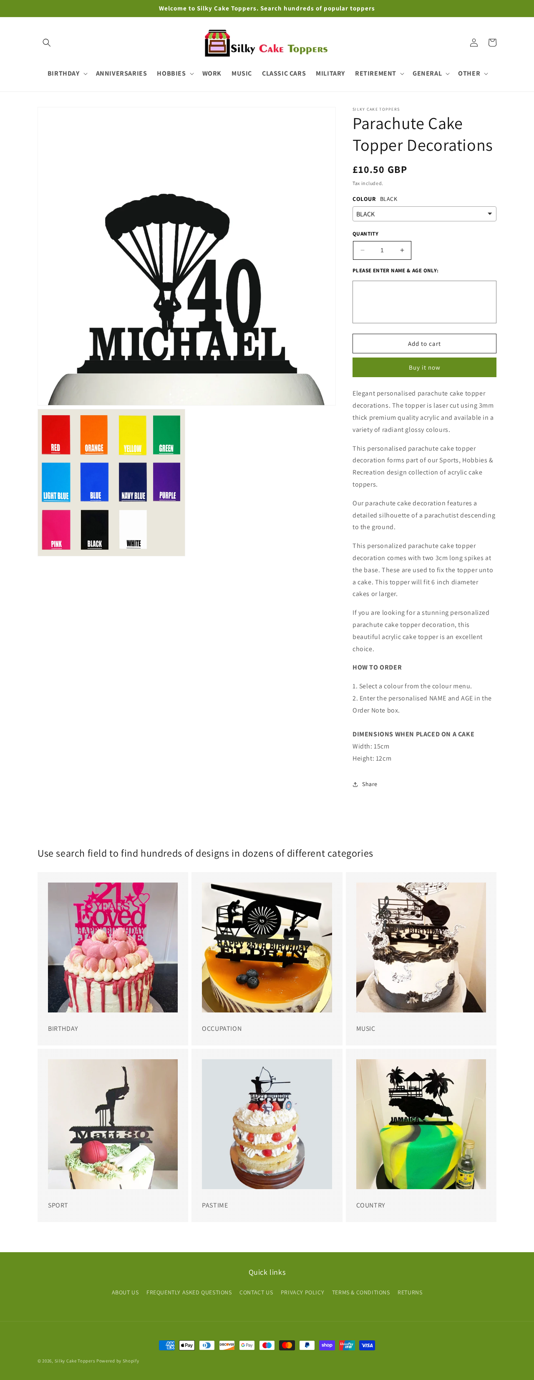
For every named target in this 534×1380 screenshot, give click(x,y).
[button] (47, 42)
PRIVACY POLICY (302, 1292)
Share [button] (370, 784)
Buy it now (425, 367)
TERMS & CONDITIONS (361, 1292)
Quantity (365, 233)
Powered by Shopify (117, 1361)
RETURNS (410, 1292)
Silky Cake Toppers (75, 1361)
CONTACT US (256, 1292)
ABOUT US (125, 1292)
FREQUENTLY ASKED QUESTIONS (189, 1292)
